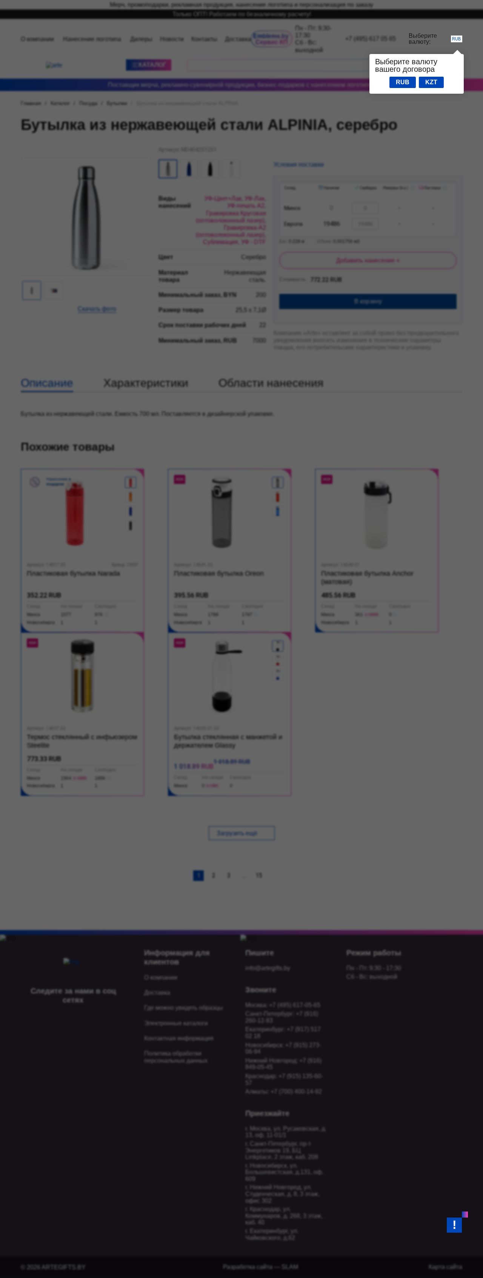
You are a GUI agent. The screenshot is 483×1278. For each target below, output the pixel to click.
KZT (431, 82)
